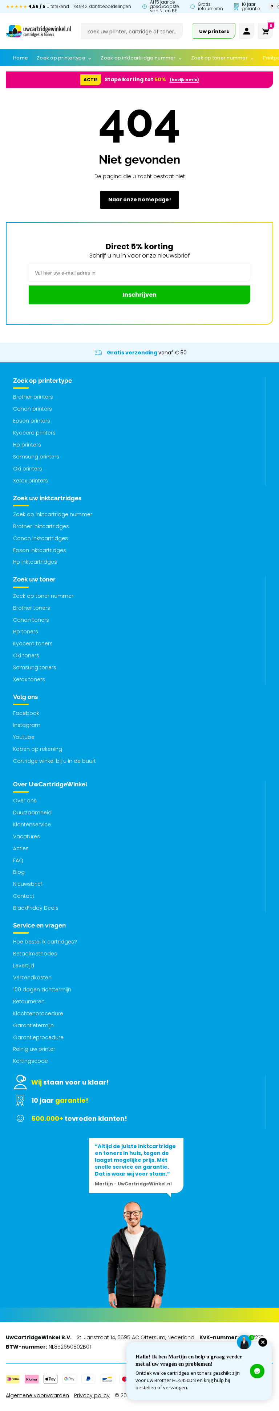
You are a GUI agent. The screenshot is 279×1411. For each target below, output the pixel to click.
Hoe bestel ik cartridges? (45, 941)
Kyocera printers (34, 432)
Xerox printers (30, 480)
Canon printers (32, 408)
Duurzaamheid (32, 812)
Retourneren (29, 1001)
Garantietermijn (33, 1025)
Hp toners (25, 631)
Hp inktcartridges (35, 561)
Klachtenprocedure (38, 1013)
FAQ (18, 860)
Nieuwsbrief (27, 884)
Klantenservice (32, 824)
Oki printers (27, 468)
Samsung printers (36, 456)
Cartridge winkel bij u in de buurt (54, 761)
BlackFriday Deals (35, 908)
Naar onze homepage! (139, 199)
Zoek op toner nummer (43, 596)
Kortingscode (30, 1061)
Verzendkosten (32, 977)
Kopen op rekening (37, 749)
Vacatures (26, 836)
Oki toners (26, 655)
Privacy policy (92, 1395)
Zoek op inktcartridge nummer (52, 514)
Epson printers (31, 420)
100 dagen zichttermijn (42, 989)
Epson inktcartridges (39, 550)
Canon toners (31, 620)
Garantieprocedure (38, 1037)
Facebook (26, 713)
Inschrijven (139, 295)
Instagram (26, 725)
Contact (24, 896)
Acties (21, 848)
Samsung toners (34, 667)
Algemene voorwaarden (37, 1395)
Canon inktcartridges (40, 538)
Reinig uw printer (34, 1049)
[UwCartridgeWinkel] (38, 31)
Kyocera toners (33, 643)
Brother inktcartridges (41, 526)
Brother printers (33, 396)
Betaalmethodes (35, 953)
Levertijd (23, 965)
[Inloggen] (246, 31)
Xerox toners (29, 679)
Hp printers (27, 444)
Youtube (24, 737)
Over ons (25, 800)
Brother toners (31, 608)
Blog (19, 872)
